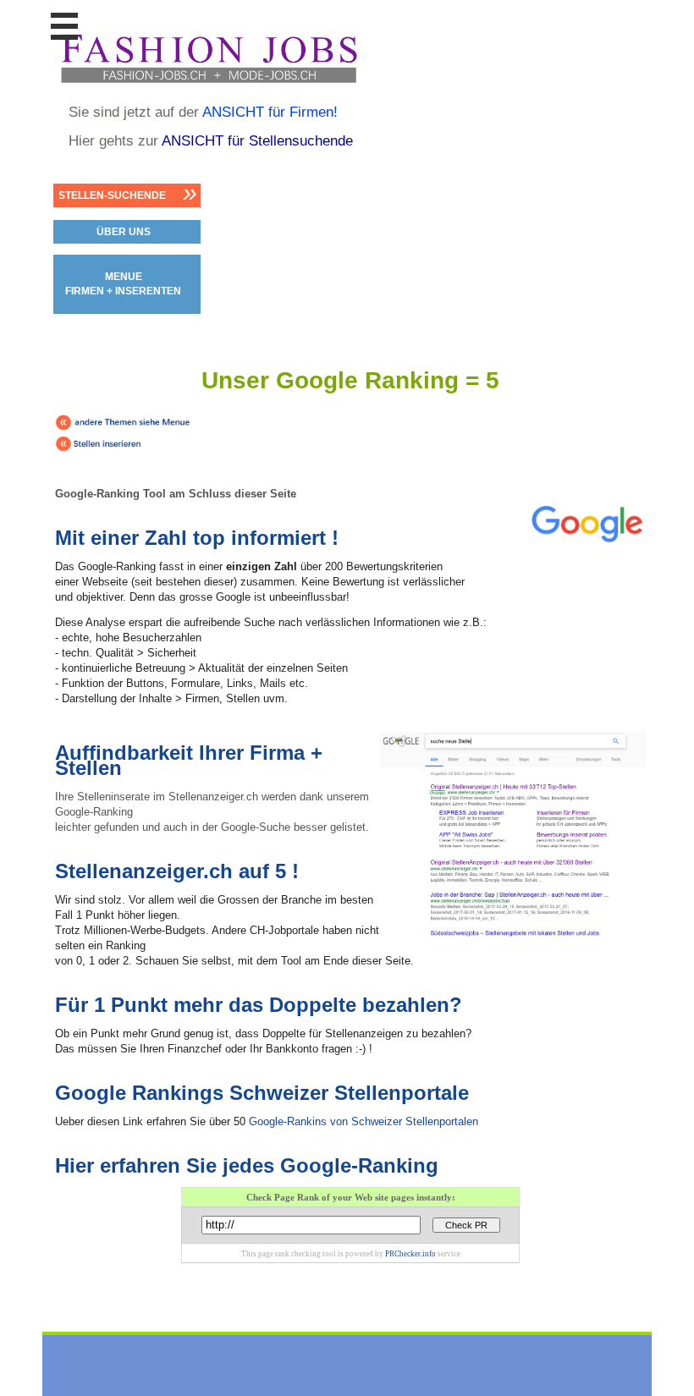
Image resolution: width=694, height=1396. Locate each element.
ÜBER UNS (123, 232)
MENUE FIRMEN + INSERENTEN (123, 284)
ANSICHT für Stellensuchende (257, 141)
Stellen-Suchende (112, 195)
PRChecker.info (410, 1254)
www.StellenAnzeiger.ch (208, 58)
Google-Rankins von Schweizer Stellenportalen (363, 1121)
